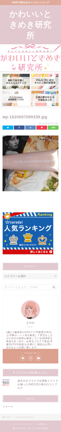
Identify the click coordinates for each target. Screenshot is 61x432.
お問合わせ (42, 424)
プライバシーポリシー (23, 424)
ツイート (8, 406)
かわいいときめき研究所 (30, 24)
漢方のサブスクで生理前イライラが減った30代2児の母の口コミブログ (37, 384)
